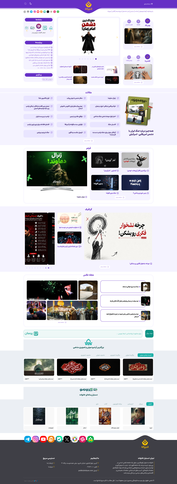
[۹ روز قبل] (138, 36)
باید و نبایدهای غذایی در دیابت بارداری (98, 68)
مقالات (88, 92)
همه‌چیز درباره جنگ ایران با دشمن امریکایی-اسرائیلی (141, 132)
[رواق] (32, 28)
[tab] (148, 22)
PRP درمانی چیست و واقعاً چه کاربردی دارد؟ (39, 50)
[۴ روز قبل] (105, 160)
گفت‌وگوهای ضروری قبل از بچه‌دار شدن (40, 47)
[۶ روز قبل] (135, 182)
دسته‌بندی (147, 4)
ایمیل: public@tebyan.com (87, 470)
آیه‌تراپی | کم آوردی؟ (110, 170)
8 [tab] (32, 268)
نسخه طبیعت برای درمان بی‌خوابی (41, 63)
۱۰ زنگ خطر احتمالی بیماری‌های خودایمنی (39, 55)
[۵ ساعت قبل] (80, 80)
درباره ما (50, 467)
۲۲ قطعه (27, 379)
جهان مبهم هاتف (115, 428)
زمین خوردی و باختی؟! (139, 193)
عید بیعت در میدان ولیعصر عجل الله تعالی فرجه (124, 301)
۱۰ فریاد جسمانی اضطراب (66, 67)
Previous (117, 37)
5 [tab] (85, 59)
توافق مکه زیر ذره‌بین (76, 116)
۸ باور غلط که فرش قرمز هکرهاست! (69, 246)
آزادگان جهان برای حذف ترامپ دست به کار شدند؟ (104, 133)
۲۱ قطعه (126, 379)
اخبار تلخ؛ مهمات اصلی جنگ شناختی (105, 116)
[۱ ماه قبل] (138, 72)
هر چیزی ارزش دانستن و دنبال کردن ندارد (39, 60)
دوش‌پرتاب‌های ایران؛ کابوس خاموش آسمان (71, 107)
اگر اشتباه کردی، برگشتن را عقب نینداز (65, 78)
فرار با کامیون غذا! (44, 98)
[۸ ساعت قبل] (88, 37)
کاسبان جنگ (112, 124)
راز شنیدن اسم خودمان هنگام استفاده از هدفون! (37, 58)
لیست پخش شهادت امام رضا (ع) (111, 379)
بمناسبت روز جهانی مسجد (131, 286)
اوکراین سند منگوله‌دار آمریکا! (74, 124)
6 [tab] (82, 59)
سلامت (136, 11)
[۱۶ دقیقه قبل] (112, 80)
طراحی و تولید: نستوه (29, 481)
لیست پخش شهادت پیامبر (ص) (46, 379)
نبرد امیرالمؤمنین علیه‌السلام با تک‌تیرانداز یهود (38, 52)
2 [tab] (93, 59)
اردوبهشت (50, 428)
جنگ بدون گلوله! (111, 193)
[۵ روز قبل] (135, 160)
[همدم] (45, 28)
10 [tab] (26, 268)
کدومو (39, 30)
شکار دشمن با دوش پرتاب (75, 98)
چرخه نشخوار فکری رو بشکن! (140, 263)
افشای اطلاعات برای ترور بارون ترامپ (38, 124)
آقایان (113, 11)
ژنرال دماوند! (112, 98)
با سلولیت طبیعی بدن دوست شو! (69, 227)
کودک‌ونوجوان (142, 11)
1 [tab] (96, 59)
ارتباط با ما (50, 463)
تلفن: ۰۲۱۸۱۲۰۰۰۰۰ (92, 467)
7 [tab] (79, 59)
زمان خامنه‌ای (126, 11)
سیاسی (132, 11)
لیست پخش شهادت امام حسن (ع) (78, 379)
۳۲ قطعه (93, 379)
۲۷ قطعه (60, 379)
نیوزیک (109, 11)
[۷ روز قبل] (69, 238)
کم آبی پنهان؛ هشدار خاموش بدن (41, 65)
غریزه (151, 428)
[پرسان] (51, 28)
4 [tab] (87, 59)
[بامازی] (26, 28)
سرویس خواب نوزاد (47, 79)
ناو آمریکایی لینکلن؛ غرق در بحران (105, 106)
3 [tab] (90, 59)
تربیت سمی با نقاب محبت (97, 77)
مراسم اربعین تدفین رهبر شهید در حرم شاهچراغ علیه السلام (122, 315)
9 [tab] (29, 268)
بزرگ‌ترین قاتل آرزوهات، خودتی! (136, 170)
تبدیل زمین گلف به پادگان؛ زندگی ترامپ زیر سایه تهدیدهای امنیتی (37, 107)
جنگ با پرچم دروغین (43, 132)
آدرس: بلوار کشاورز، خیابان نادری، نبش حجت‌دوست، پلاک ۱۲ (79, 463)
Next (60, 37)
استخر (84, 428)
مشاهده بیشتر (137, 46)
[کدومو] (39, 26)
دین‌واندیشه (119, 11)
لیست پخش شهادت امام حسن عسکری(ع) (142, 379)
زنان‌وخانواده (150, 11)
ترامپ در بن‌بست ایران (42, 116)
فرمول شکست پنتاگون (76, 132)
